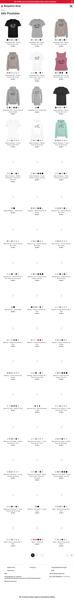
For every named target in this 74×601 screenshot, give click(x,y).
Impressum (10, 570)
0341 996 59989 (59, 576)
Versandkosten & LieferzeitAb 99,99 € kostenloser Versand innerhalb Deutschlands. (22, 577)
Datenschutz (11, 567)
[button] (13, 28)
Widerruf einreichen (10, 581)
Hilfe (5, 573)
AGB (52, 570)
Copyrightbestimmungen (59, 567)
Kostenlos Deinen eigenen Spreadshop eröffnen (38, 597)
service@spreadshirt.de (57, 573)
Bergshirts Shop (12, 6)
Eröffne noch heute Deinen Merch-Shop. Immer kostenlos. (36, 1)
